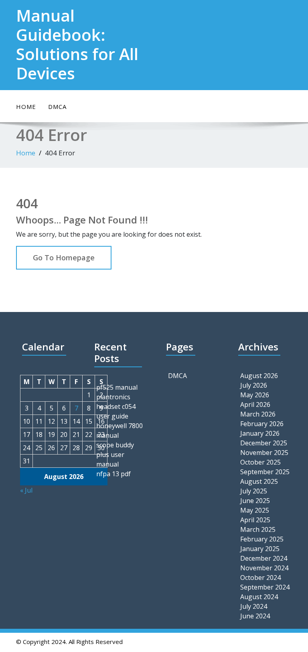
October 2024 (260, 577)
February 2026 (262, 423)
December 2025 (263, 443)
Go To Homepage (64, 257)
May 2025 (254, 510)
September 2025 (265, 471)
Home (26, 107)
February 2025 (262, 539)
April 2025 (255, 519)
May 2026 (254, 394)
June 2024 (255, 616)
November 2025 (264, 452)
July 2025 (253, 491)
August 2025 (259, 481)
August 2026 (259, 375)
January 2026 (260, 433)
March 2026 (258, 414)
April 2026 (255, 404)
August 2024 (259, 596)
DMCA (57, 107)
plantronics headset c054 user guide (116, 406)
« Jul (26, 490)
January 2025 (260, 548)
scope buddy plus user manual (115, 455)
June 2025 (255, 500)
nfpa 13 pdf (113, 473)
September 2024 (265, 587)
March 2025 (258, 529)
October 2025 (260, 462)
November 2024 (264, 567)
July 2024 (253, 606)
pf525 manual (117, 387)
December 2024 (263, 558)
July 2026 (253, 385)
